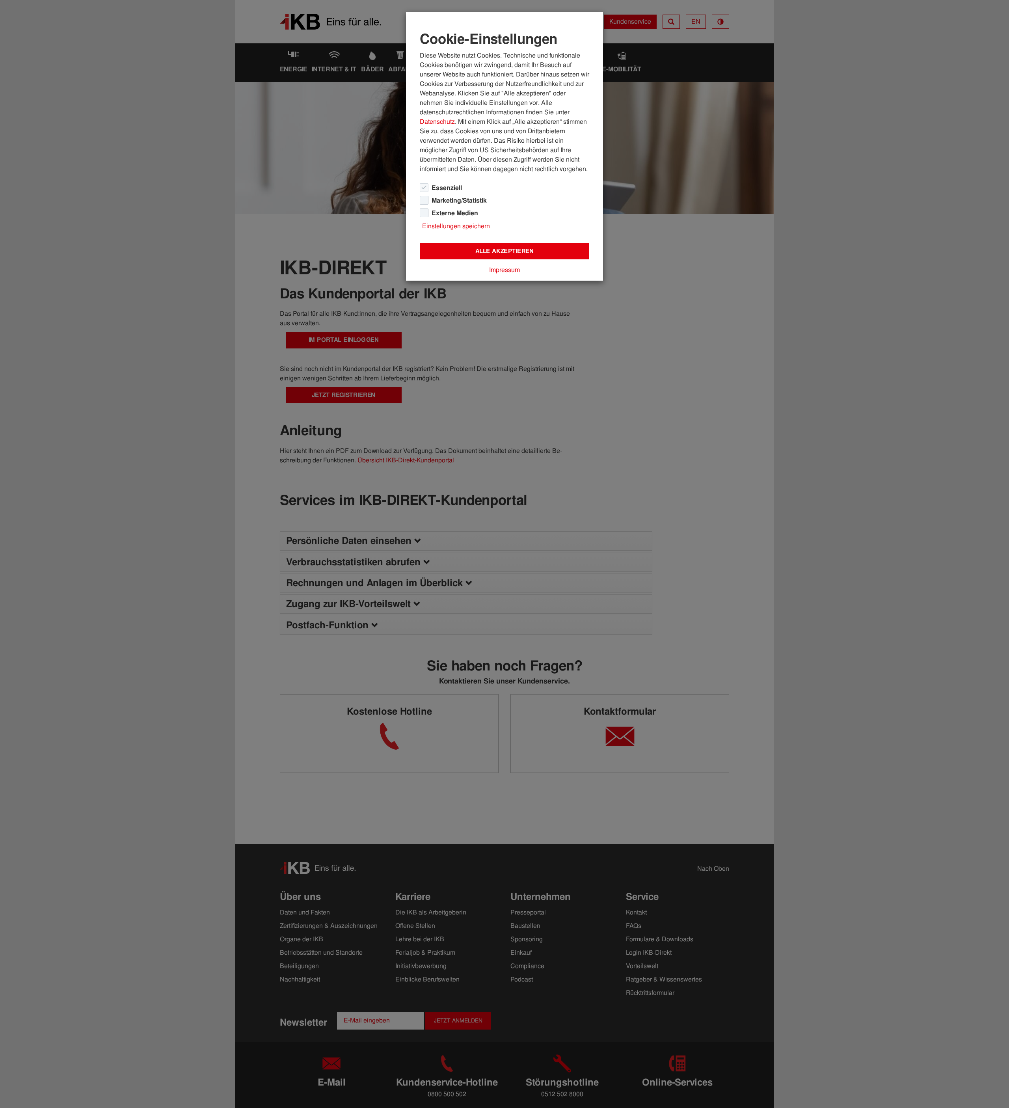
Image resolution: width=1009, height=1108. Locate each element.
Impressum (504, 270)
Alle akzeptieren (504, 251)
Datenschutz (437, 121)
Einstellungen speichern (456, 226)
